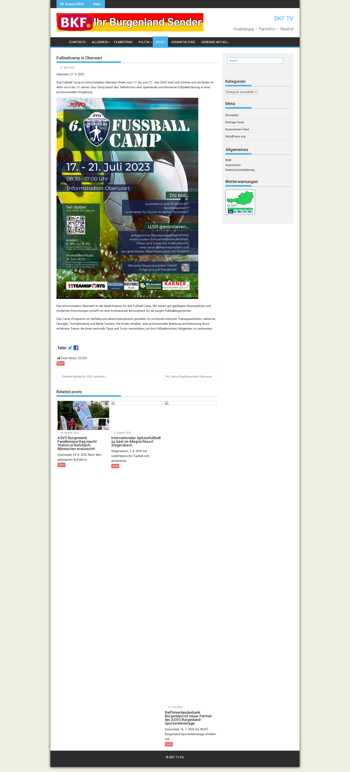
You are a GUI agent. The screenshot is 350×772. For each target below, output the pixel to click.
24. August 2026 (69, 432)
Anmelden (232, 115)
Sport (160, 42)
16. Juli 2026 (175, 707)
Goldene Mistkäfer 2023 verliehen (83, 376)
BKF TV (283, 18)
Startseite (77, 42)
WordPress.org (235, 136)
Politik (144, 42)
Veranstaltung (183, 42)
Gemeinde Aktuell (214, 42)
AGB (228, 160)
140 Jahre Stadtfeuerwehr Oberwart (188, 376)
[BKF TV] (60, 41)
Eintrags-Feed (234, 122)
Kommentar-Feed (237, 129)
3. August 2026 (122, 432)
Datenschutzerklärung (239, 170)
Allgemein (100, 42)
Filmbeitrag (123, 42)
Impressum (233, 165)
